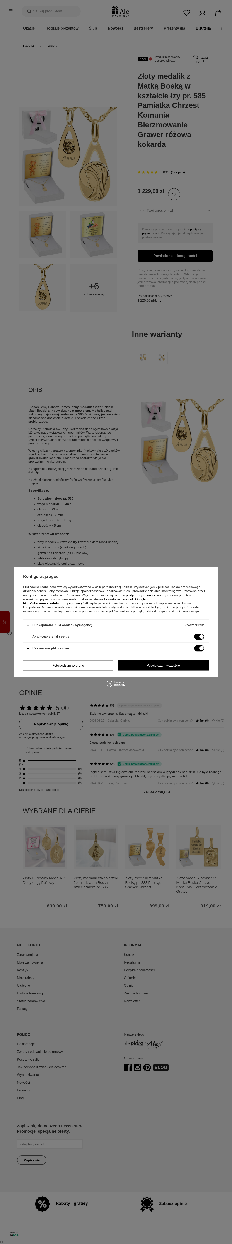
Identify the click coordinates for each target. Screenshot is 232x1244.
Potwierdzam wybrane (68, 665)
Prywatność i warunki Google (125, 599)
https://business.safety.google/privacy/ (53, 603)
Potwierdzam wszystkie (163, 665)
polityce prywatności (140, 595)
